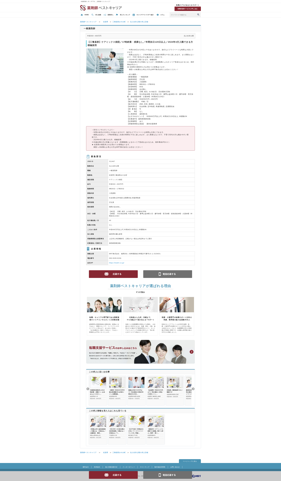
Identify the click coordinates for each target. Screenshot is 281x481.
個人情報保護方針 (111, 467)
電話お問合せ (167, 475)
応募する (113, 475)
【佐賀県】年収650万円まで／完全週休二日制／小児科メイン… (155, 392)
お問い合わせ (175, 467)
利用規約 (97, 467)
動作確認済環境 (160, 467)
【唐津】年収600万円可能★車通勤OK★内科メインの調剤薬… (117, 392)
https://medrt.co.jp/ (116, 263)
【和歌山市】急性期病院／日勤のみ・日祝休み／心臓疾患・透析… (98, 431)
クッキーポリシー (129, 467)
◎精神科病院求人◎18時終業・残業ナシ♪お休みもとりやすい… (97, 392)
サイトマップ (144, 467)
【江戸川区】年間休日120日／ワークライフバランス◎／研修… (136, 431)
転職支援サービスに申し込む (188, 9)
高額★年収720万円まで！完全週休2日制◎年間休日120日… (136, 392)
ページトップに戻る (190, 461)
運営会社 (86, 467)
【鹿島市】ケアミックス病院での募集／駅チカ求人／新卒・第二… (155, 431)
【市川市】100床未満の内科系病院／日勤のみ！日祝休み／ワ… (117, 431)
